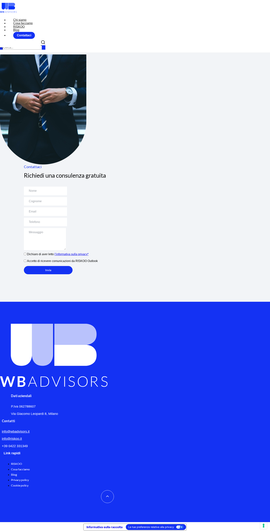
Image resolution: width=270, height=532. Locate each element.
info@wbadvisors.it (16, 431)
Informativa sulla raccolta (105, 527)
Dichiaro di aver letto (58, 254)
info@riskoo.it (12, 439)
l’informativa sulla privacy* (72, 254)
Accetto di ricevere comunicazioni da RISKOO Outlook (62, 261)
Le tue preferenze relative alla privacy (151, 527)
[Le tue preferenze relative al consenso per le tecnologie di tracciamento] (263, 525)
